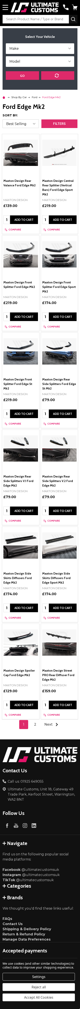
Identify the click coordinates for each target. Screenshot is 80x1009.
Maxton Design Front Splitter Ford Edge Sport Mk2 (59, 286)
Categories (19, 886)
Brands (15, 897)
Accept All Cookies (38, 997)
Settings (38, 976)
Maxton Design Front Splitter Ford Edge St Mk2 (17, 383)
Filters (59, 124)
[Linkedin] (33, 825)
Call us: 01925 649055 (26, 781)
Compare (15, 229)
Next (49, 724)
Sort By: (10, 115)
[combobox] (36, 19)
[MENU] (5, 7)
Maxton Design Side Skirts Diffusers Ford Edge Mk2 (17, 578)
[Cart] (75, 7)
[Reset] (57, 75)
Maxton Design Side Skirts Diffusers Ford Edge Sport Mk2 (56, 578)
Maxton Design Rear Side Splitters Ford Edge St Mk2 (59, 383)
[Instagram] (24, 825)
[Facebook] (7, 825)
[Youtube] (16, 825)
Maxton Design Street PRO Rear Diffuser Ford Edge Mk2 (58, 675)
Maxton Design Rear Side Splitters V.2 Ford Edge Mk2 (57, 480)
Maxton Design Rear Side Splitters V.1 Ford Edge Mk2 (18, 480)
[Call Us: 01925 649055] (65, 7)
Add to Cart (24, 220)
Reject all (39, 987)
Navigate (17, 843)
